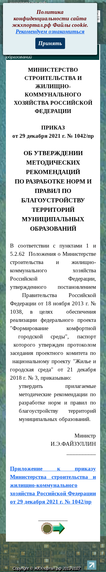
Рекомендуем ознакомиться (50, 31)
